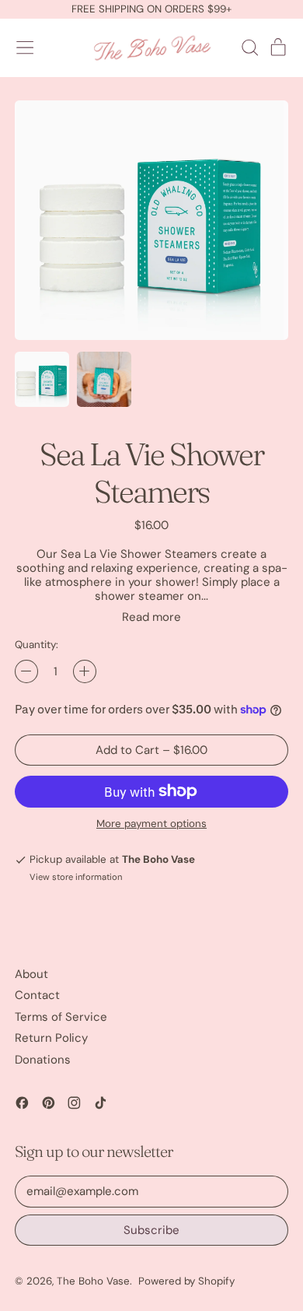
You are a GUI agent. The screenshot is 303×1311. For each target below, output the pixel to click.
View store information (76, 877)
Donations (43, 1059)
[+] (84, 671)
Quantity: (36, 645)
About (31, 974)
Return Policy (51, 1038)
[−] (26, 671)
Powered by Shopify (186, 1281)
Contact (37, 995)
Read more (151, 617)
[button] (249, 47)
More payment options (151, 824)
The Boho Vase (93, 1281)
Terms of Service (61, 1017)
